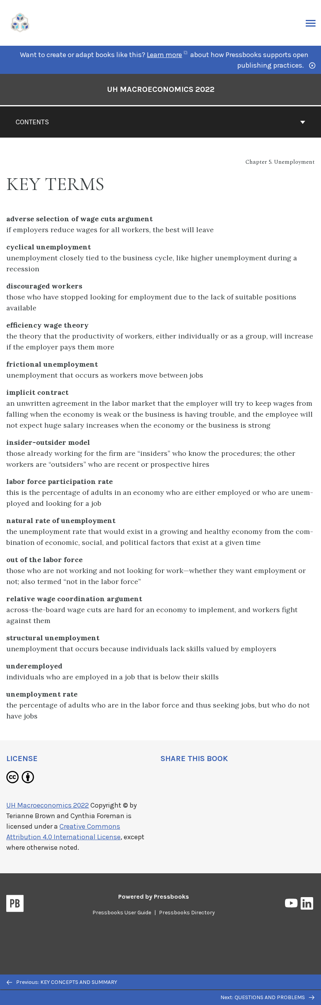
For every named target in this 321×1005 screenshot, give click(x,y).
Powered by (153, 896)
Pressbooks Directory (187, 912)
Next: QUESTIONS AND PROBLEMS (263, 997)
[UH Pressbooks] (20, 22)
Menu (310, 23)
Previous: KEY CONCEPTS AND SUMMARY (66, 982)
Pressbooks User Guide (121, 912)
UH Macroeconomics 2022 (161, 89)
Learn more (168, 54)
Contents (32, 122)
